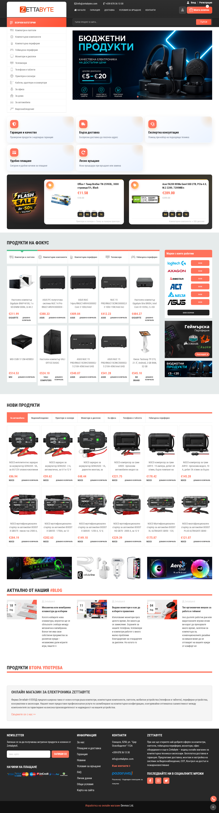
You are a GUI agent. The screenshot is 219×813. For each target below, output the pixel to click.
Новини (81, 760)
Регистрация (205, 2)
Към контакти (120, 765)
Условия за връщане (130, 10)
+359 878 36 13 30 (114, 3)
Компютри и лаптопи (25, 30)
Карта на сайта (85, 790)
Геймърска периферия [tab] (146, 257)
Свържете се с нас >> (23, 714)
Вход (193, 2)
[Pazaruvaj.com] (131, 774)
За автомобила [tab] (17, 418)
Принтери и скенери (25, 76)
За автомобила (22, 102)
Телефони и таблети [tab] (132, 418)
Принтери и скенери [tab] (64, 418)
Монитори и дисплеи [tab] (91, 418)
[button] (138, 97)
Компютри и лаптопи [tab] (24, 257)
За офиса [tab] (112, 418)
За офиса (19, 89)
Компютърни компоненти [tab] (55, 257)
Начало (81, 10)
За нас (80, 742)
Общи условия (85, 784)
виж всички (188, 312)
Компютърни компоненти (28, 36)
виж (200, 263)
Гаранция (95, 10)
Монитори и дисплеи (25, 56)
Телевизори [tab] (116, 257)
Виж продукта (90, 205)
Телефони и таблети (25, 69)
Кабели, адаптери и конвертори (31, 82)
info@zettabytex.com (87, 3)
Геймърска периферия (26, 50)
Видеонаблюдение (24, 109)
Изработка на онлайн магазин (102, 805)
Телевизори (21, 63)
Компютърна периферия (27, 43)
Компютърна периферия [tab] (85, 257)
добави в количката (26, 319)
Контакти (150, 10)
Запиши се (60, 754)
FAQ (79, 772)
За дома (19, 95)
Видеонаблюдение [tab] (39, 418)
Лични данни (84, 778)
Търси (203, 22)
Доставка (109, 10)
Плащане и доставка (89, 748)
